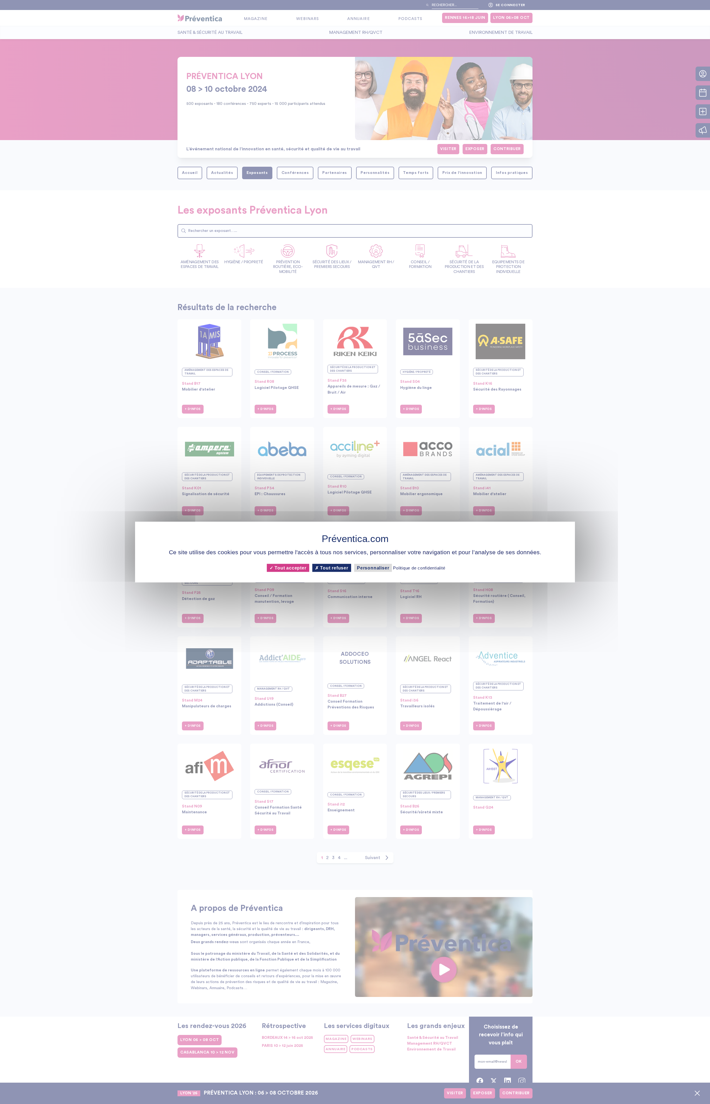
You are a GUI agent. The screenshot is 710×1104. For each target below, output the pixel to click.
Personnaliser (373, 567)
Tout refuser (333, 567)
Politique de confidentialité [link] (419, 567)
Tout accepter (289, 567)
